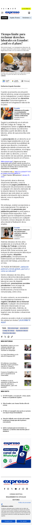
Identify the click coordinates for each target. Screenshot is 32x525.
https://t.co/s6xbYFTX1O (23, 172)
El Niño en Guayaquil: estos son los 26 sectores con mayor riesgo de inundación (17, 411)
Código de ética (16, 494)
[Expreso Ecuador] (16, 484)
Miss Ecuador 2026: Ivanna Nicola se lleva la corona (16, 404)
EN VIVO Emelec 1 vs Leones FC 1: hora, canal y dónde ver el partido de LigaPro (17, 396)
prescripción (24, 328)
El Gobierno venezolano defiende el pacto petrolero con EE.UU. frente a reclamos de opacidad (9, 365)
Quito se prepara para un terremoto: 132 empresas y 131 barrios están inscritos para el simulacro (16, 429)
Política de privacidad (24, 502)
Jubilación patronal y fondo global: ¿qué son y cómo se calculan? (15, 269)
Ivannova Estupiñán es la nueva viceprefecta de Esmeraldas (9, 373)
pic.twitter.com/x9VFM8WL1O (10, 173)
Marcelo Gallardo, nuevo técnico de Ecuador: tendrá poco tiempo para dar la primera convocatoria (16, 420)
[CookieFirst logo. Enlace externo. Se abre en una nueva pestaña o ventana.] (2, 504)
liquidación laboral (22, 330)
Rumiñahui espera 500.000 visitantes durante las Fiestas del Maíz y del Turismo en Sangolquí (10, 348)
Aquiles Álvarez (15, 18)
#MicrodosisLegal (6, 161)
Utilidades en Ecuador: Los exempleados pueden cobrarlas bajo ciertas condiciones (21, 112)
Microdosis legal (13, 328)
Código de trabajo (8, 330)
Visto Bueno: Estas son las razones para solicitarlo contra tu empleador (22, 232)
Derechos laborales (9, 333)
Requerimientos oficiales (16, 497)
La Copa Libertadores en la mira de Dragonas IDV (9, 355)
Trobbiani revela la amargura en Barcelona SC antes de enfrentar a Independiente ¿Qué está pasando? (9, 384)
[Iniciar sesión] (29, 13)
